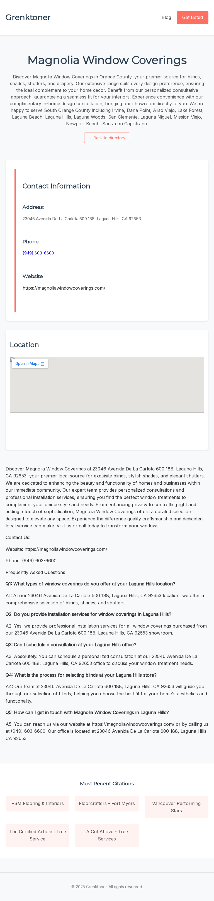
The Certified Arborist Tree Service (37, 835)
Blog (166, 17)
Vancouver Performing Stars (176, 807)
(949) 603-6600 (38, 253)
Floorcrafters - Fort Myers (107, 803)
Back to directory (107, 137)
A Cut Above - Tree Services (107, 835)
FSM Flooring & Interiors (37, 803)
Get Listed (192, 17)
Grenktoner (28, 17)
